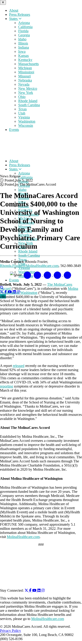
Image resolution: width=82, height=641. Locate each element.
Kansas (23, 56)
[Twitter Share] (38, 275)
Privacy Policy (10, 631)
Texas (22, 109)
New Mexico (27, 88)
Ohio (22, 97)
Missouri (24, 76)
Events (14, 130)
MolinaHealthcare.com (23, 537)
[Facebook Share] (28, 275)
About (13, 10)
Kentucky (25, 60)
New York (25, 93)
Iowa (22, 51)
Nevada (23, 84)
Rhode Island (27, 101)
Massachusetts (28, 64)
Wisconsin (25, 125)
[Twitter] (27, 590)
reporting (6, 386)
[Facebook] (30, 590)
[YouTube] (34, 590)
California (25, 27)
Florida (23, 31)
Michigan (25, 68)
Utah (21, 113)
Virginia (24, 117)
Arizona (24, 23)
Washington (26, 121)
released (18, 366)
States (13, 19)
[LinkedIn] (39, 590)
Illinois (23, 43)
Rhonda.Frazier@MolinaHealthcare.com (29, 266)
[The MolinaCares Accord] (31, 153)
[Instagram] (43, 590)
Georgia (24, 35)
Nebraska (25, 80)
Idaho (22, 39)
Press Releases (19, 14)
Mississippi (26, 72)
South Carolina (29, 105)
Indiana (23, 47)
